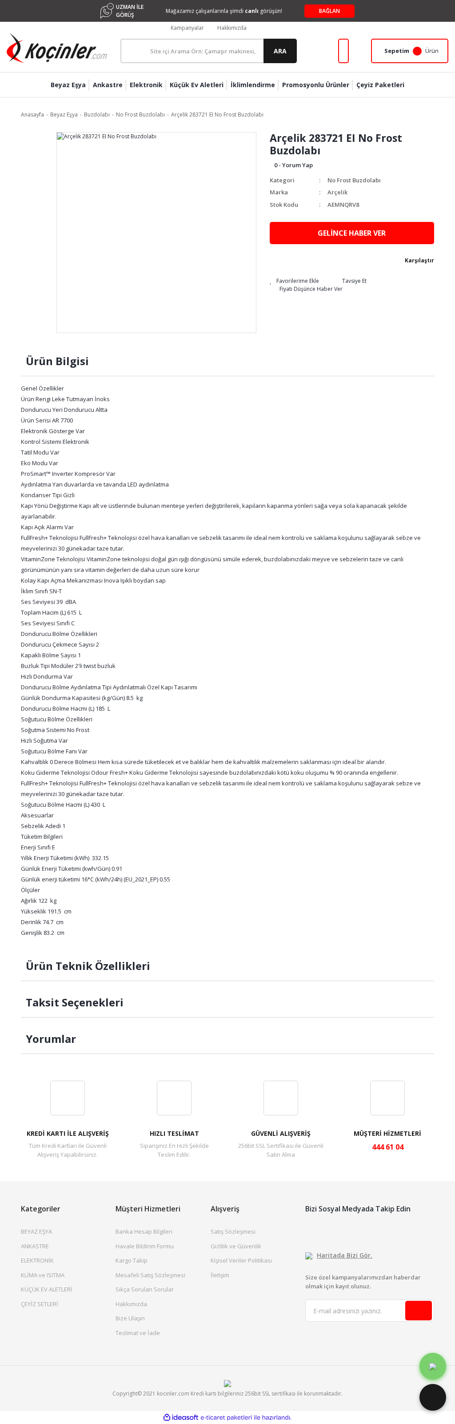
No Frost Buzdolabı (354, 180)
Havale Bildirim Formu (145, 1246)
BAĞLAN (329, 11)
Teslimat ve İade (138, 1333)
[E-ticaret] (226, 1418)
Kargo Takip (132, 1260)
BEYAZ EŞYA (36, 1231)
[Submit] (418, 1310)
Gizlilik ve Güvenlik (236, 1246)
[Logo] (57, 48)
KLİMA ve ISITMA (42, 1275)
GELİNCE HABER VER (352, 233)
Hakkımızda (232, 28)
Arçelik (337, 192)
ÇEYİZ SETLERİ (39, 1304)
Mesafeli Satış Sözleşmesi (150, 1275)
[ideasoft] (181, 1417)
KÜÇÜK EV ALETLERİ (46, 1289)
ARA (280, 51)
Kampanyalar (187, 28)
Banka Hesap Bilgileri (144, 1231)
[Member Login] (343, 51)
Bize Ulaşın (130, 1318)
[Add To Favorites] (294, 281)
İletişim (220, 1275)
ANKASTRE (35, 1246)
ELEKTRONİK (37, 1260)
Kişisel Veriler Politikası (241, 1260)
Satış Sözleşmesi (233, 1231)
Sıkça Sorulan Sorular (145, 1289)
